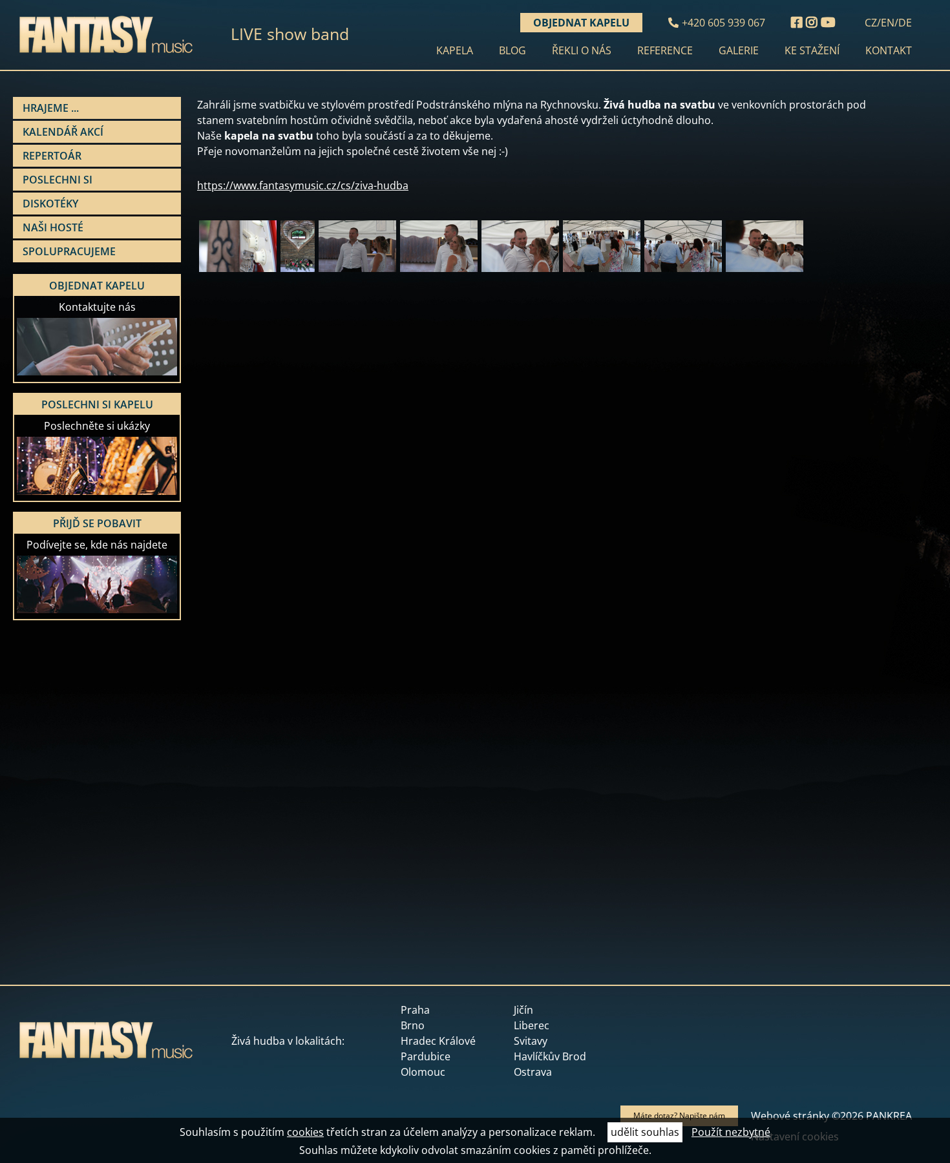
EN (887, 23)
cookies (305, 1132)
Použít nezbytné (730, 1132)
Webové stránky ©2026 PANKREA (831, 1116)
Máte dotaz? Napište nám (679, 1115)
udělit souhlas (645, 1132)
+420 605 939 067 (723, 23)
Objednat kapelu (581, 23)
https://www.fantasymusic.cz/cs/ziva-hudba (302, 185)
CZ (871, 23)
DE (905, 23)
